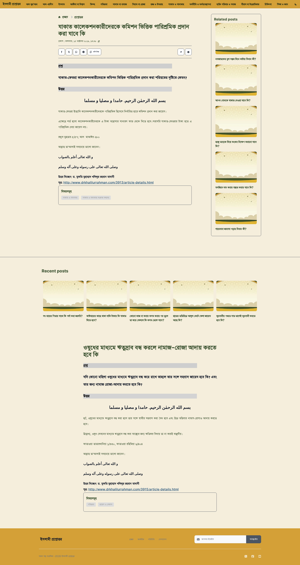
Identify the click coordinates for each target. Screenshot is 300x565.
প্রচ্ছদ (65, 17)
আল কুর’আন (31, 4)
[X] (245, 556)
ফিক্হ (92, 4)
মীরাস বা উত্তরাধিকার (250, 4)
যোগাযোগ (162, 539)
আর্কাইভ (141, 539)
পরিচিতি (151, 539)
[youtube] (259, 556)
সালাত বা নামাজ (120, 4)
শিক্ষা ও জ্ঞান (282, 4)
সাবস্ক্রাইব (253, 539)
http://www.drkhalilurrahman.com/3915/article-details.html (133, 489)
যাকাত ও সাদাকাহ (176, 4)
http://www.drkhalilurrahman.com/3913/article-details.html (108, 183)
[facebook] (252, 556)
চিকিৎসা (268, 4)
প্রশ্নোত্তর (78, 17)
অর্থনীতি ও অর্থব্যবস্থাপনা (200, 4)
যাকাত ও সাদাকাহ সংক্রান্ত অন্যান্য (96, 197)
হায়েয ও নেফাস (106, 504)
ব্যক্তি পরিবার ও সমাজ (226, 4)
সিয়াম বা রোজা (138, 4)
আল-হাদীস (48, 4)
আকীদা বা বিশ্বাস (77, 4)
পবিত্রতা (104, 4)
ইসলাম (62, 4)
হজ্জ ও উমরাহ (157, 4)
